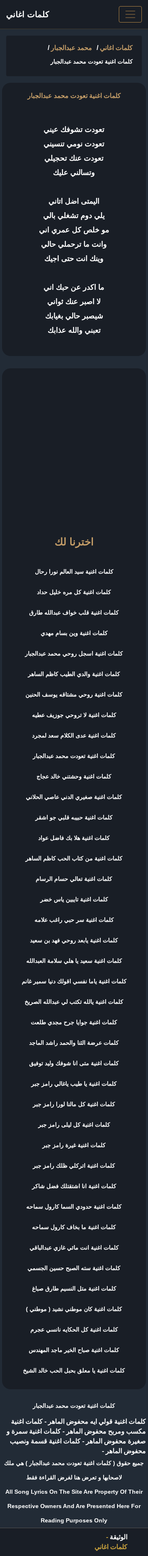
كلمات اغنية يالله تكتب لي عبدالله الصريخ (74, 1001)
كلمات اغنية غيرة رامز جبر (74, 1145)
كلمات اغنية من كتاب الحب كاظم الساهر (74, 858)
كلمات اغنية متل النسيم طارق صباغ (74, 1288)
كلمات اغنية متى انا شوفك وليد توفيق (74, 1063)
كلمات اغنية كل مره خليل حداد (74, 592)
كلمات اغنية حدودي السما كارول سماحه (74, 1206)
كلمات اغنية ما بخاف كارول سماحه (74, 1227)
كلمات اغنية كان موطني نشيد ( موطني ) (74, 1309)
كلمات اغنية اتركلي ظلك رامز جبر (74, 1165)
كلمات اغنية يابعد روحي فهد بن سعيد (74, 940)
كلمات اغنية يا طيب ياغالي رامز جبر (74, 1083)
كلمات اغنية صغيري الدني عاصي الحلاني (74, 797)
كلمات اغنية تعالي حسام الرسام (74, 879)
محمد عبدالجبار (71, 47)
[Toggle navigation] (130, 14)
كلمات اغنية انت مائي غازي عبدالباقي (74, 1247)
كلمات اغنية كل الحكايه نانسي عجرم (74, 1329)
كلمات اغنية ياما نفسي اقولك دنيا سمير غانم (74, 981)
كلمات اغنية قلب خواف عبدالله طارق (74, 612)
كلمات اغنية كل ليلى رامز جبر (74, 1124)
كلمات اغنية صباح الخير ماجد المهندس (74, 1350)
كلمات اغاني (27, 14)
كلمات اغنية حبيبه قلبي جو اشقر (74, 817)
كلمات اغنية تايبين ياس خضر (74, 899)
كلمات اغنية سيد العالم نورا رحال (74, 571)
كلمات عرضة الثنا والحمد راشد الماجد (74, 1042)
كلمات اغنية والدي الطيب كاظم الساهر (74, 674)
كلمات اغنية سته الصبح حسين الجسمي (74, 1268)
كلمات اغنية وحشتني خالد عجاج (74, 776)
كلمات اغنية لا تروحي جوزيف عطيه (74, 715)
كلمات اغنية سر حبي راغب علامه (74, 919)
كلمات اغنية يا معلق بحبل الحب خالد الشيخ (74, 1370)
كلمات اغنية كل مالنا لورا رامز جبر (74, 1104)
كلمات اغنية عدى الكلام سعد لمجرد (74, 735)
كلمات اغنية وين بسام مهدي (74, 633)
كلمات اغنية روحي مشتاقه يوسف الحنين (74, 694)
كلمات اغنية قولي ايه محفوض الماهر (96, 1421)
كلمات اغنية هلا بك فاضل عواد (74, 838)
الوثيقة (118, 1536)
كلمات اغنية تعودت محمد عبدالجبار (74, 756)
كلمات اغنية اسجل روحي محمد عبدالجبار (74, 653)
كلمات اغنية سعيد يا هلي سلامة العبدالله (74, 960)
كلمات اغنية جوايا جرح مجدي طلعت (74, 1022)
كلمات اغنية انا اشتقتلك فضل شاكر (74, 1186)
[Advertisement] (74, 448)
